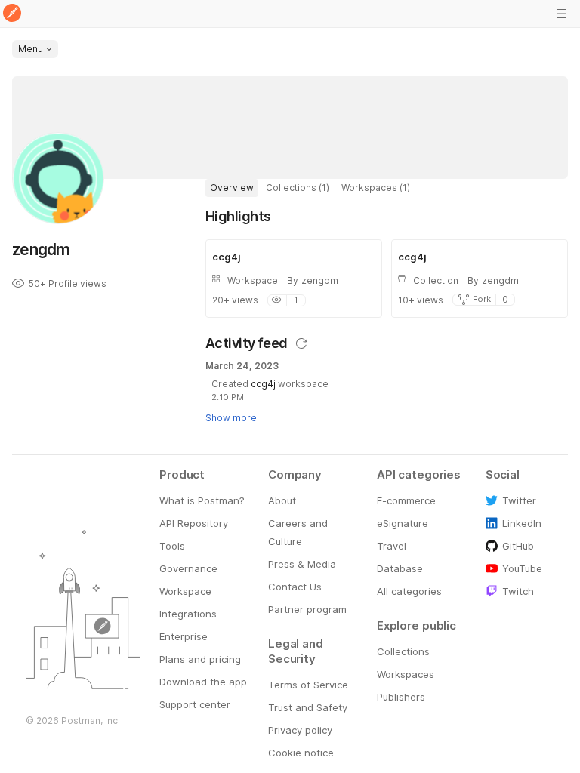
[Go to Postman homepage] (12, 14)
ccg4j (263, 384)
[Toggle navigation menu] (562, 14)
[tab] (231, 188)
